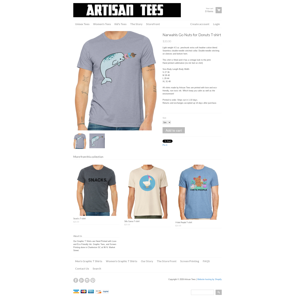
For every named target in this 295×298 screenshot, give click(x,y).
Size (164, 118)
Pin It (165, 145)
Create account (199, 24)
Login (216, 24)
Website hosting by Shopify (209, 279)
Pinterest (92, 280)
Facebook (75, 280)
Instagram (87, 280)
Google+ (81, 280)
